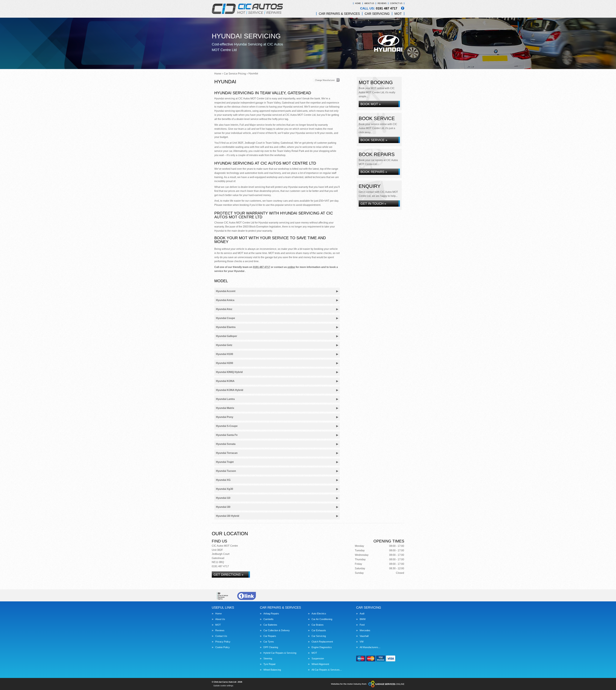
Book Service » (373, 140)
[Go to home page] (247, 8)
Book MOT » (370, 104)
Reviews (382, 3)
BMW (363, 619)
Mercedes (365, 630)
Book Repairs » (373, 172)
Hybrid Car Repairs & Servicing (279, 653)
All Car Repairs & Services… (327, 669)
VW (362, 641)
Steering (267, 658)
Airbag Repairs (271, 613)
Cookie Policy (222, 647)
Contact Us (396, 3)
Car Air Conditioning (322, 619)
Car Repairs (269, 636)
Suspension (318, 658)
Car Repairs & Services (339, 13)
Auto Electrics (319, 613)
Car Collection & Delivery (276, 630)
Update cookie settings (223, 686)
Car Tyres (268, 641)
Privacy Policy (222, 641)
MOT (398, 13)
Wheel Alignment (320, 664)
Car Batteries (270, 625)
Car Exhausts (319, 630)
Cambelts (268, 619)
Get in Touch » (373, 203)
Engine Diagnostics (322, 647)
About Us (369, 3)
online (291, 267)
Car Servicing (377, 13)
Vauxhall (364, 636)
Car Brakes (318, 625)
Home (358, 3)
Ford (362, 625)
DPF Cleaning (270, 647)
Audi (362, 613)
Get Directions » (228, 574)
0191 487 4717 (378, 8)
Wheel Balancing (272, 669)
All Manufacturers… (370, 647)
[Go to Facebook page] (402, 8)
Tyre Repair (269, 664)
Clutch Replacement (322, 641)
